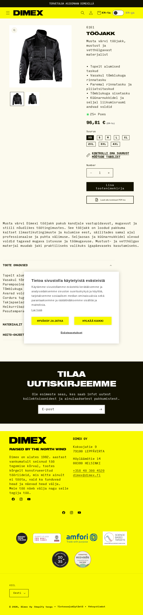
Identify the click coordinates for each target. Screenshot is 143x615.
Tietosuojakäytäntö (70, 606)
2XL (91, 144)
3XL (103, 144)
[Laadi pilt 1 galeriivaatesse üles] (17, 99)
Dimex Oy (26, 607)
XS (90, 137)
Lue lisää (36, 310)
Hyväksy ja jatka (50, 320)
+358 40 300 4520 (89, 470)
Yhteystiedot (96, 606)
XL (126, 137)
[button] (8, 13)
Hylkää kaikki (93, 320)
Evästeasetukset (71, 332)
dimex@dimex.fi (87, 475)
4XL (115, 144)
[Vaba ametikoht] (100, 409)
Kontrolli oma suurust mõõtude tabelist (110, 155)
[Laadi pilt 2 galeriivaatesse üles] (32, 99)
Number (91, 165)
